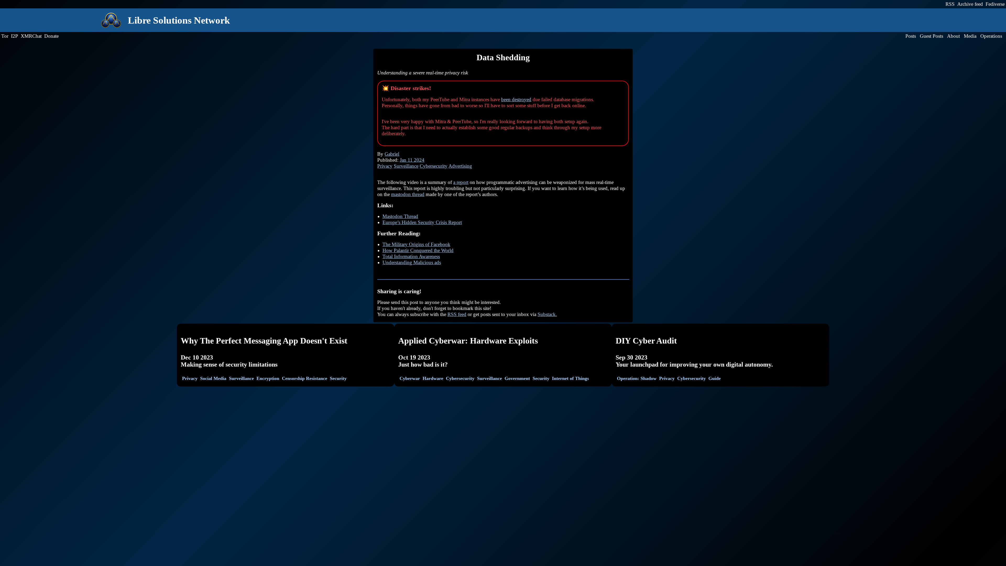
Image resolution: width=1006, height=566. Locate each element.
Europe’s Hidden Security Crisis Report (422, 222)
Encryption (267, 378)
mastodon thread (407, 194)
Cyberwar (410, 378)
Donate (51, 36)
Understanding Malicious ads (411, 262)
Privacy (384, 166)
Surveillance (406, 166)
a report (460, 182)
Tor (4, 36)
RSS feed (456, 314)
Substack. (547, 314)
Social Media (213, 378)
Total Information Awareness (411, 256)
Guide (714, 378)
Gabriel (392, 154)
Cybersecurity (433, 166)
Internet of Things (570, 378)
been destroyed (516, 99)
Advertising (460, 166)
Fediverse (995, 4)
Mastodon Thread (400, 216)
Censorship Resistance (304, 378)
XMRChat (31, 36)
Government (517, 378)
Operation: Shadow (637, 378)
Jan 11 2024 (412, 160)
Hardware (433, 378)
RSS (950, 4)
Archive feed (970, 4)
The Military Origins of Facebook (416, 244)
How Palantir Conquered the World (417, 250)
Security (338, 378)
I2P (14, 36)
